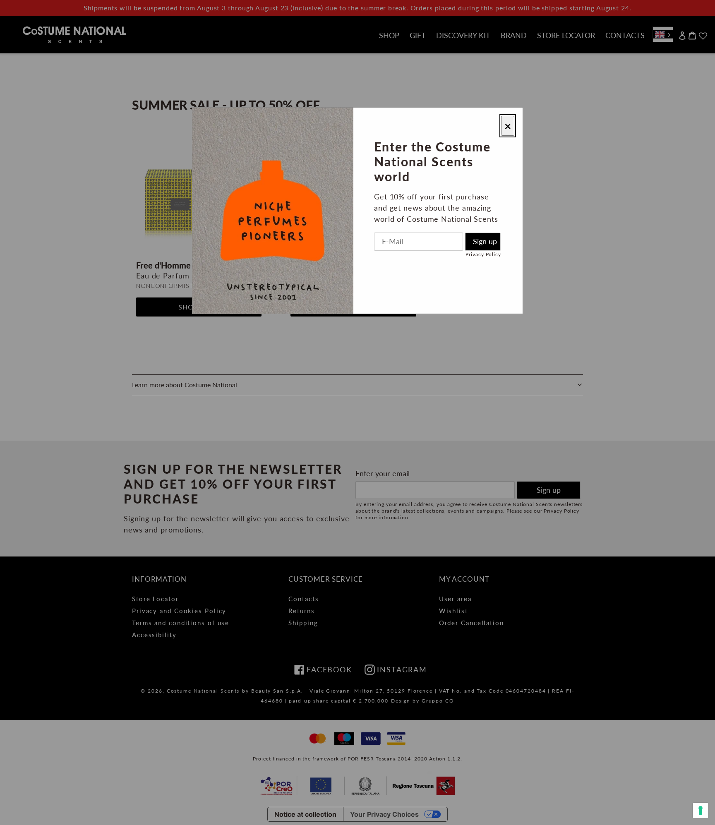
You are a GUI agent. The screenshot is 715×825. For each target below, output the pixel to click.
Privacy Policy (483, 254)
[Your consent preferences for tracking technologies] (700, 810)
